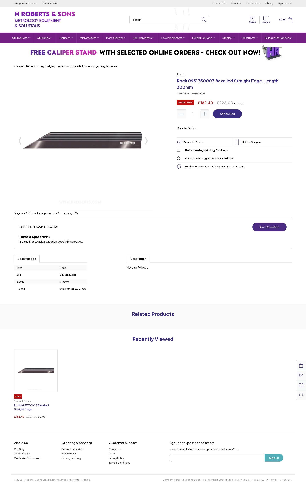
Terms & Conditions (119, 462)
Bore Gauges (115, 38)
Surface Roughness (278, 38)
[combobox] (169, 19)
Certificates (253, 3)
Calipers (65, 38)
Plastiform (248, 38)
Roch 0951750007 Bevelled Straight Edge (31, 407)
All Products (19, 38)
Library (269, 3)
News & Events (22, 453)
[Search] (204, 19)
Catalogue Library (71, 458)
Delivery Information (72, 449)
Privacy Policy (116, 458)
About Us (236, 3)
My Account (285, 3)
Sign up (274, 458)
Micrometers (88, 38)
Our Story (19, 449)
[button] (290, 19)
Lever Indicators (171, 38)
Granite (227, 38)
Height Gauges (202, 38)
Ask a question (220, 166)
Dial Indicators (142, 38)
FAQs (112, 453)
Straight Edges (45, 66)
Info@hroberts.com (25, 3)
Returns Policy (69, 453)
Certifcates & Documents (28, 458)
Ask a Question (269, 227)
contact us (238, 166)
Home (17, 66)
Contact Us (219, 3)
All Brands (43, 38)
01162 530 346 (49, 3)
